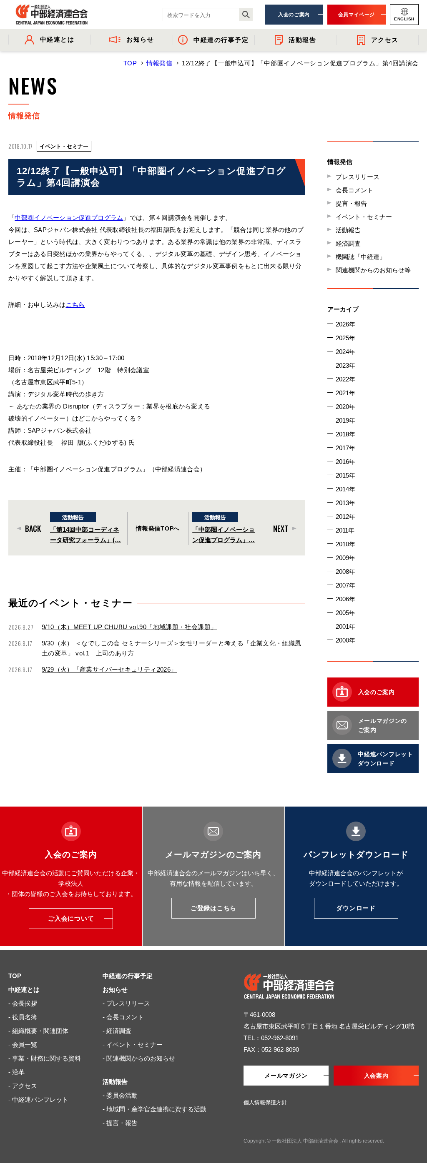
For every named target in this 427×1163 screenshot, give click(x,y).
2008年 (345, 571)
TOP (130, 63)
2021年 (345, 392)
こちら (75, 304)
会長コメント (354, 190)
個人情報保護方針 (265, 1102)
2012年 (345, 516)
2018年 (345, 434)
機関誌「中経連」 (361, 256)
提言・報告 (351, 203)
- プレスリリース (126, 1003)
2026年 (345, 324)
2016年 (345, 461)
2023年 (345, 365)
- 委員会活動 (120, 1095)
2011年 (345, 530)
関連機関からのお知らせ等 (373, 270)
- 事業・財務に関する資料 (44, 1058)
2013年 (345, 502)
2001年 (345, 626)
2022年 (345, 379)
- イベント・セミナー (133, 1044)
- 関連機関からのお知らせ (139, 1058)
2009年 (345, 557)
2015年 (345, 475)
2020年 (345, 406)
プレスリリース (357, 176)
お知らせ (115, 989)
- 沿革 (16, 1072)
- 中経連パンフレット (38, 1099)
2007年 (345, 585)
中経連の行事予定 (128, 975)
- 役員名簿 (22, 1017)
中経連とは (24, 989)
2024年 (345, 351)
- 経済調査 (117, 1030)
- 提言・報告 (120, 1122)
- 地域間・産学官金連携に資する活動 (154, 1109)
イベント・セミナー (364, 216)
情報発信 (159, 63)
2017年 (345, 447)
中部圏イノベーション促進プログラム (69, 217)
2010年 (345, 544)
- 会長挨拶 (22, 1003)
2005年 (345, 612)
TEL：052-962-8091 (271, 1037)
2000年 (345, 640)
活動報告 (348, 230)
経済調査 (348, 243)
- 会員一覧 (22, 1044)
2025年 (345, 337)
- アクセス (22, 1085)
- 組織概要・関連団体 (38, 1030)
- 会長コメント (123, 1017)
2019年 (345, 420)
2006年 (345, 599)
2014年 (345, 489)
